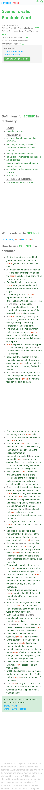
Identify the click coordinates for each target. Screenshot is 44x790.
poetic (16, 471)
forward (32, 328)
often (21, 281)
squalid (32, 571)
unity (29, 480)
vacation (10, 692)
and (26, 269)
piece (14, 341)
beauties (17, 593)
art (14, 281)
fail (28, 359)
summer (35, 465)
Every (9, 455)
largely (34, 359)
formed (20, 474)
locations (18, 162)
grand (16, 443)
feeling (19, 627)
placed (37, 549)
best (12, 583)
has (35, 508)
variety (37, 499)
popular (27, 347)
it (10, 257)
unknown (16, 611)
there (8, 645)
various (20, 540)
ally (20, 239)
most (24, 521)
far (7, 652)
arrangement (19, 285)
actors (9, 540)
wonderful (11, 636)
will (30, 583)
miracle (35, 356)
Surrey (20, 583)
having (26, 162)
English (22, 596)
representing (25, 156)
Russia (23, 446)
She (8, 307)
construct (32, 664)
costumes (10, 490)
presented (31, 430)
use (11, 605)
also (34, 137)
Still (8, 443)
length (12, 505)
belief (16, 366)
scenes (17, 667)
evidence (27, 645)
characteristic (33, 515)
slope (20, 549)
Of (7, 639)
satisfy (34, 310)
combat (9, 462)
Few (8, 430)
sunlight (10, 555)
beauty (20, 275)
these (9, 359)
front (17, 452)
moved (25, 328)
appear (38, 344)
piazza (9, 452)
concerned (31, 652)
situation (24, 574)
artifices (35, 540)
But (8, 257)
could (24, 310)
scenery (27, 137)
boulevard (19, 316)
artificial (32, 502)
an (32, 156)
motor (21, 319)
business (29, 533)
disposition (28, 496)
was (37, 455)
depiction (12, 182)
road (25, 636)
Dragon (33, 462)
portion (9, 674)
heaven (9, 369)
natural (31, 147)
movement (34, 378)
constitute (10, 363)
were (19, 430)
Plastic (9, 281)
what (28, 627)
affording (17, 322)
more (26, 477)
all (27, 300)
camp (30, 555)
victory (9, 465)
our (33, 689)
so (22, 350)
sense (33, 630)
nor (16, 378)
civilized (33, 477)
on (22, 288)
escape (21, 437)
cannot (15, 599)
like (13, 543)
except (23, 356)
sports (39, 350)
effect (35, 434)
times (22, 487)
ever (24, 430)
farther (15, 549)
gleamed (27, 558)
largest (14, 521)
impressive (11, 147)
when (39, 275)
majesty (13, 434)
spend (28, 689)
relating (21, 144)
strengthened (12, 483)
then (30, 564)
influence (33, 437)
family (27, 624)
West (35, 636)
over (8, 322)
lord (21, 465)
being (9, 313)
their (32, 617)
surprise (23, 564)
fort (35, 269)
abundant (18, 645)
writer (9, 599)
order (24, 686)
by (17, 319)
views (30, 144)
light (15, 561)
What (8, 564)
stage (27, 169)
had (36, 624)
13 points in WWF (12, 54)
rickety (22, 571)
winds (35, 319)
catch (29, 552)
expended (26, 303)
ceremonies (11, 477)
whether (10, 689)
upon (26, 331)
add (35, 272)
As (7, 372)
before (24, 611)
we (33, 686)
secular (21, 381)
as (19, 334)
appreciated (16, 307)
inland (37, 263)
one (31, 372)
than (8, 621)
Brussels (10, 527)
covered (31, 568)
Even (8, 614)
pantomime (23, 490)
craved (33, 307)
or (10, 137)
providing (10, 144)
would (11, 633)
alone (32, 313)
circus (15, 353)
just (15, 658)
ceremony (28, 459)
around (17, 546)
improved (14, 602)
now (19, 328)
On (7, 549)
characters (36, 338)
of (7, 137)
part (36, 677)
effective (14, 630)
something (11, 131)
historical (35, 471)
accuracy (10, 664)
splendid (31, 521)
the (22, 169)
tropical (9, 667)
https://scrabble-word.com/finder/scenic (15, 707)
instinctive (11, 627)
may (33, 316)
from (16, 278)
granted (38, 593)
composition (16, 508)
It (7, 574)
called (18, 272)
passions (31, 375)
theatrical (20, 153)
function (17, 449)
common (28, 483)
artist (21, 552)
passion (27, 499)
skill (34, 300)
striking (27, 449)
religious (26, 493)
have (11, 347)
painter (13, 518)
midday (20, 555)
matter (13, 642)
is (17, 281)
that (35, 257)
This (8, 496)
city (24, 325)
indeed (9, 310)
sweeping (28, 322)
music (33, 285)
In (7, 294)
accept (31, 670)
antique (13, 269)
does (36, 372)
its (14, 574)
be (27, 257)
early (28, 639)
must (10, 649)
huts (39, 571)
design (32, 546)
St (24, 452)
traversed (10, 319)
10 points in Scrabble (13, 51)
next (37, 689)
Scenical (16, 159)
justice (9, 260)
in (37, 328)
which (23, 300)
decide (38, 686)
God (33, 366)
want (20, 689)
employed (28, 281)
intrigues (10, 378)
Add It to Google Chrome (17, 59)
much (26, 350)
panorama (11, 325)
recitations (11, 474)
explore (36, 580)
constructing (34, 543)
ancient (24, 455)
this (23, 263)
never (19, 260)
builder (13, 680)
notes (25, 372)
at (32, 347)
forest (30, 487)
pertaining (16, 137)
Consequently (12, 356)
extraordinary (23, 661)
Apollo (19, 462)
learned (21, 670)
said (31, 257)
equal (20, 434)
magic (9, 561)
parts (26, 474)
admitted (30, 649)
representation (13, 297)
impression (32, 443)
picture (14, 156)
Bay (32, 325)
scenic (20, 131)
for (35, 281)
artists (25, 664)
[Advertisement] (22, 89)
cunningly (28, 549)
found (9, 381)
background (17, 294)
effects (18, 288)
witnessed (31, 446)
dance (31, 602)
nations (9, 480)
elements (30, 363)
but (15, 310)
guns (11, 272)
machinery (17, 608)
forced (18, 505)
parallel (22, 530)
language (22, 338)
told (20, 633)
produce (10, 288)
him (29, 611)
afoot (29, 319)
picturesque (11, 175)
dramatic (31, 511)
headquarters (12, 580)
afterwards (11, 499)
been (16, 347)
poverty (16, 639)
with (14, 313)
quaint (38, 487)
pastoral (28, 297)
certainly (10, 350)
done (28, 260)
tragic (25, 602)
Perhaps (10, 589)
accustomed (29, 589)
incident (37, 156)
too (18, 502)
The (8, 328)
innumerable (12, 571)
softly (33, 558)
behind (31, 288)
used (8, 162)
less (26, 655)
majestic (10, 331)
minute (18, 536)
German (33, 596)
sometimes (11, 617)
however (18, 649)
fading (21, 658)
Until (8, 670)
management (12, 533)
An (7, 269)
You (8, 437)
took (29, 593)
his (7, 440)
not (28, 310)
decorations (30, 642)
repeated (10, 459)
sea (8, 266)
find (8, 375)
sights (15, 359)
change (9, 655)
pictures (38, 617)
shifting (35, 490)
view (16, 577)
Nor (8, 530)
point (8, 577)
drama (14, 328)
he (12, 670)
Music (9, 471)
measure (19, 331)
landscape (11, 300)
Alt (7, 159)
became (37, 496)
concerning (25, 366)
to (22, 137)
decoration (28, 605)
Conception (26, 272)
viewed (9, 278)
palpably (24, 502)
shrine (35, 483)
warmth (30, 334)
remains (19, 257)
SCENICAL (11, 141)
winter (34, 468)
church (20, 269)
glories (16, 263)
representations (20, 344)
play (37, 683)
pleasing (32, 655)
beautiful (24, 147)
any (38, 446)
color (8, 338)
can (14, 260)
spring (15, 455)
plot (11, 546)
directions (26, 536)
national (22, 480)
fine (17, 574)
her (38, 310)
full (22, 334)
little (32, 269)
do (30, 344)
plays (20, 375)
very (21, 347)
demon (18, 468)
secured (27, 608)
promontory (22, 568)
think (19, 617)
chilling (27, 468)
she (19, 310)
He (7, 543)
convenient (32, 577)
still (13, 257)
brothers (18, 558)
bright (28, 465)
